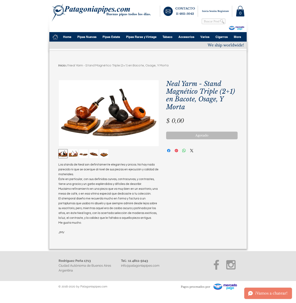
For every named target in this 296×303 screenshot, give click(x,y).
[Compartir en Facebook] (168, 150)
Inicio (62, 65)
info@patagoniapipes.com (140, 265)
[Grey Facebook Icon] (216, 264)
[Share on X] (191, 150)
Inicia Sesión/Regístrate (215, 11)
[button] (240, 11)
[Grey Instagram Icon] (230, 264)
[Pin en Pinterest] (176, 150)
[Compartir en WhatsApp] (184, 150)
